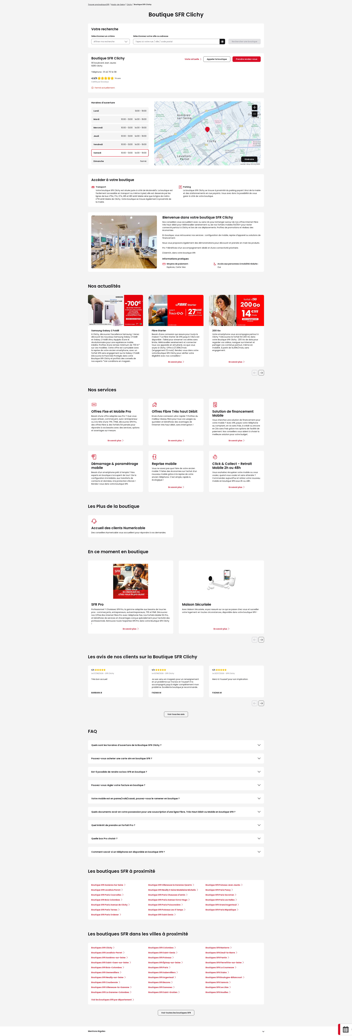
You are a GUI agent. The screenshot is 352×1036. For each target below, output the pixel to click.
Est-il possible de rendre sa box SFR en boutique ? (119, 771)
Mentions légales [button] (96, 1031)
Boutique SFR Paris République (221, 909)
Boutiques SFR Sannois (217, 982)
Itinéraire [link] (249, 159)
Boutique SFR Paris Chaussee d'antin (166, 895)
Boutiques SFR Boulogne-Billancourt (224, 977)
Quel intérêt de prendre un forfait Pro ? (113, 825)
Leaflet (242, 164)
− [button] (254, 114)
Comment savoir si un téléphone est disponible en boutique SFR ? (128, 851)
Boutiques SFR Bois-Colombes (106, 967)
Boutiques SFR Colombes (161, 947)
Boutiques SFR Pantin (216, 957)
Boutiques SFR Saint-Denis (161, 952)
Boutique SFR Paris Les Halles (220, 899)
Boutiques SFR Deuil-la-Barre (220, 952)
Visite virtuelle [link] (192, 59)
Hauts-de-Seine (118, 4)
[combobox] (176, 41)
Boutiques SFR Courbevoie (104, 982)
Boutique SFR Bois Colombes (105, 899)
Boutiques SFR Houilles (217, 992)
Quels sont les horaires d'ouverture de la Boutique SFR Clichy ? (126, 745)
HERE (258, 164)
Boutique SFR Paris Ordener (105, 914)
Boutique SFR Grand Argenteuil (221, 904)
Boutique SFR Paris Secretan (220, 895)
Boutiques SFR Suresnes (160, 987)
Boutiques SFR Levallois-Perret (106, 952)
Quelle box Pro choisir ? (104, 838)
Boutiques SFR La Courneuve (220, 967)
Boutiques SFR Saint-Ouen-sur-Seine (110, 962)
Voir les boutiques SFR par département (111, 999)
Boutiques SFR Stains (216, 972)
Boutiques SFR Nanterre (217, 947)
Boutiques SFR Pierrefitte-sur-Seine (224, 962)
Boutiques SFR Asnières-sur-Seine (108, 957)
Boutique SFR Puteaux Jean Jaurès (223, 885)
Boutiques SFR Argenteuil (161, 977)
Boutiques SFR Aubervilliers (162, 972)
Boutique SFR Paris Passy (218, 890)
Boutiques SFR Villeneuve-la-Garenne (110, 987)
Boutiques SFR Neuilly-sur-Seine (107, 977)
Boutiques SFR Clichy (101, 947)
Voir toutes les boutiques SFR (176, 1012)
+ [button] (254, 107)
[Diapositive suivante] (261, 373)
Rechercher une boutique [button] (244, 41)
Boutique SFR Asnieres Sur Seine (107, 885)
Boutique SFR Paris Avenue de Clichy (109, 904)
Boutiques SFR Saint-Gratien (162, 992)
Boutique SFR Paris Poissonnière (164, 904)
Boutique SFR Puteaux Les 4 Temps (165, 909)
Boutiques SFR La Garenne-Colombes (110, 992)
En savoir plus (114, 440)
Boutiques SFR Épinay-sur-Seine (164, 962)
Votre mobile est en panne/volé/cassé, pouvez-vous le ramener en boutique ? (135, 798)
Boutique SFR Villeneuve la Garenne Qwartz (170, 885)
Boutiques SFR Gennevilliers (105, 972)
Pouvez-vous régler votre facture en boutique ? (118, 785)
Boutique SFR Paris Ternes (104, 909)
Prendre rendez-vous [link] (246, 59)
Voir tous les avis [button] (176, 714)
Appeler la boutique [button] (217, 59)
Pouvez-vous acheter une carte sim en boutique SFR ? (121, 758)
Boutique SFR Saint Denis (160, 914)
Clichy (129, 4)
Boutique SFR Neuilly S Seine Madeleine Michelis (172, 890)
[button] (222, 41)
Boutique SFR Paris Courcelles (106, 895)
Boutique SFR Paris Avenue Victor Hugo (167, 899)
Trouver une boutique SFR (98, 4)
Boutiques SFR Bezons (159, 982)
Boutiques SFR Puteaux (159, 957)
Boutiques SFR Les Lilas (217, 987)
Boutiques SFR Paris (158, 967)
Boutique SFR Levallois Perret (105, 890)
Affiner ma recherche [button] (104, 41)
